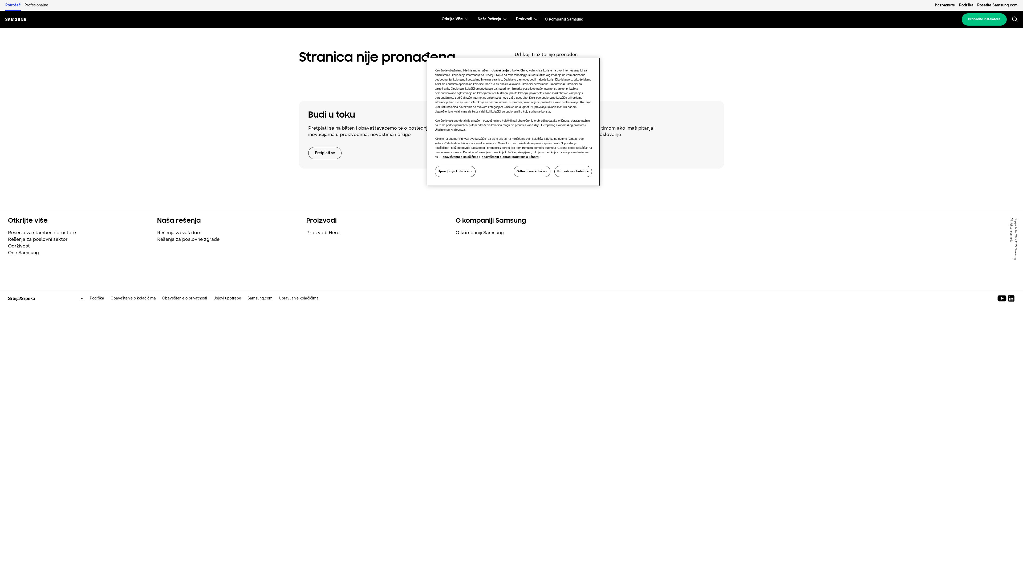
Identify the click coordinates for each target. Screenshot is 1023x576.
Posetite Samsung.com (997, 5)
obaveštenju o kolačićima (509, 70)
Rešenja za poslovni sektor (38, 239)
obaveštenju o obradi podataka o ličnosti (510, 156)
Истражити (945, 5)
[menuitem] (452, 19)
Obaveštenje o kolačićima (133, 298)
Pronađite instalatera (984, 19)
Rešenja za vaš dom (179, 232)
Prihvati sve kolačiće (573, 171)
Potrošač (13, 5)
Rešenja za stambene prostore (42, 232)
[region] (513, 122)
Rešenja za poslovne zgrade (188, 239)
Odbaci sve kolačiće (532, 171)
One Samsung (23, 252)
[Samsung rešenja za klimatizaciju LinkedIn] (1011, 298)
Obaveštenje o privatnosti (184, 298)
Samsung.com (260, 298)
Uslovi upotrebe (227, 298)
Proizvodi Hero (323, 232)
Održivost (19, 246)
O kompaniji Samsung (480, 232)
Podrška (966, 5)
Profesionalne (36, 5)
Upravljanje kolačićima (455, 171)
